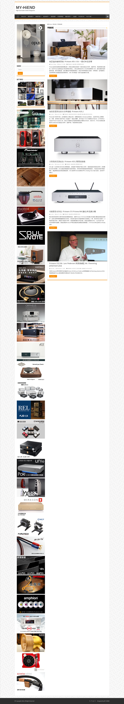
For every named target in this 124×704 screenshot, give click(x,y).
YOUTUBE (88, 16)
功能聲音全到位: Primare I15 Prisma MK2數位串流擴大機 (72, 211)
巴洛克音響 (78, 268)
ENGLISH (23, 16)
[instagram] (95, 701)
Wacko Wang (53, 64)
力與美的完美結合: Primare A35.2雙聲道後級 (67, 161)
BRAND (55, 24)
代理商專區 (60, 16)
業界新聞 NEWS (80, 64)
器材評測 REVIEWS (73, 114)
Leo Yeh (52, 114)
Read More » (53, 75)
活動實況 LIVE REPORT (87, 268)
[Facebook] (91, 701)
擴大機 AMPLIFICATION (87, 114)
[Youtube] (93, 701)
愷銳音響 (74, 64)
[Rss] (90, 701)
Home (50, 24)
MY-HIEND (106, 701)
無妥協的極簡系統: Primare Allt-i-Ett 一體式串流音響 (70, 61)
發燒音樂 (53, 16)
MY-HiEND (25, 7)
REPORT (74, 268)
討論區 (75, 16)
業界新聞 (30, 16)
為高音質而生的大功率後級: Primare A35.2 (66, 111)
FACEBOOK (81, 16)
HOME (18, 16)
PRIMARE (70, 64)
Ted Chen (52, 268)
